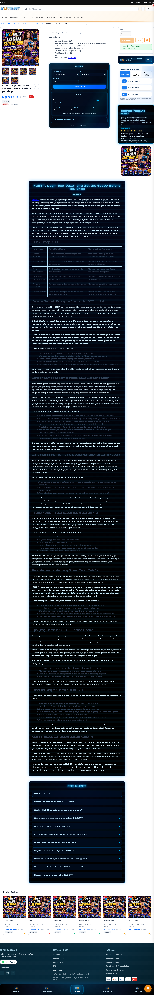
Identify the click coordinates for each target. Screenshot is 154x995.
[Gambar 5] (6, 80)
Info (148, 60)
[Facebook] (2, 973)
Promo (138, 2)
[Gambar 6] (15, 80)
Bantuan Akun (37, 17)
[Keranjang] (143, 9)
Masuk (151, 2)
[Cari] (26, 9)
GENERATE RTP (80, 87)
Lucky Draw (125, 74)
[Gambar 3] (23, 71)
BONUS (16, 991)
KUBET (132, 2)
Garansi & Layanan (114, 974)
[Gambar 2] (15, 71)
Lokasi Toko (58, 962)
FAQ (54, 966)
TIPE (82, 71)
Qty (121, 30)
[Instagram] (8, 973)
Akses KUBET (79, 17)
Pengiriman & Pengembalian (117, 966)
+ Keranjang (127, 40)
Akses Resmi (15, 17)
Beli (139, 40)
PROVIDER (57, 71)
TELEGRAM (47, 991)
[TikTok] (13, 973)
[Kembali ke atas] (148, 982)
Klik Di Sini (72, 57)
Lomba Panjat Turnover (136, 74)
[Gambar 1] (6, 71)
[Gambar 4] (32, 71)
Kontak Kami (58, 958)
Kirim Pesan (10, 962)
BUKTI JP (107, 991)
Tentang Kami (58, 954)
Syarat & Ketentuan (114, 954)
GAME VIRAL (51, 17)
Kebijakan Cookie (113, 962)
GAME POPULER (65, 17)
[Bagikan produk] (36, 86)
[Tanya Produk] (147, 40)
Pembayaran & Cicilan (115, 970)
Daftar (145, 2)
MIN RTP (56, 78)
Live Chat (138, 991)
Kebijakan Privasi (113, 958)
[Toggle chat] (148, 988)
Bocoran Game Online (146, 74)
